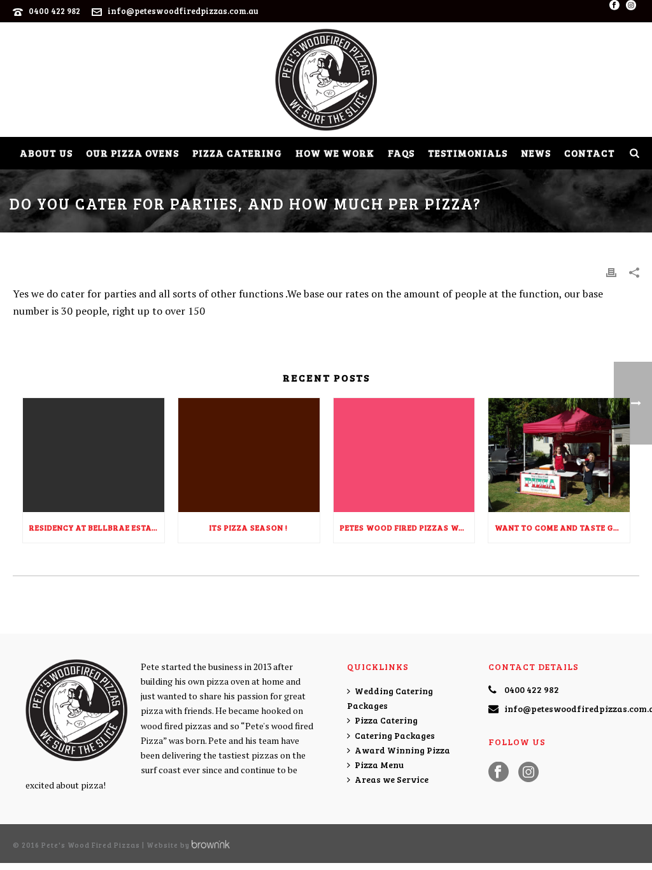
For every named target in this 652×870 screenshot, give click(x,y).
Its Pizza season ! (248, 527)
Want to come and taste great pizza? (562, 527)
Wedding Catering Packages (390, 698)
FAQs (401, 152)
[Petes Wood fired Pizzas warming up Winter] (404, 454)
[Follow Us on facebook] (498, 772)
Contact (589, 152)
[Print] (611, 271)
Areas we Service (392, 779)
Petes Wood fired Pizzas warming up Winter (407, 527)
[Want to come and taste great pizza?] (559, 454)
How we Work (334, 152)
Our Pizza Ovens (132, 152)
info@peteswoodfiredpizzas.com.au (183, 11)
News (536, 152)
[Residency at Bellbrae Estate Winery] (93, 454)
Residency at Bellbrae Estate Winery (96, 527)
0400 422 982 (54, 11)
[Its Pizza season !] (249, 454)
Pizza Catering (237, 152)
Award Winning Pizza (402, 750)
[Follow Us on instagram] (528, 772)
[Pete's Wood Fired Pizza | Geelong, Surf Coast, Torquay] (326, 79)
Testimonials (467, 152)
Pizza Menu (379, 765)
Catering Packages (395, 735)
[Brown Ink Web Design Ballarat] (211, 845)
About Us (46, 152)
